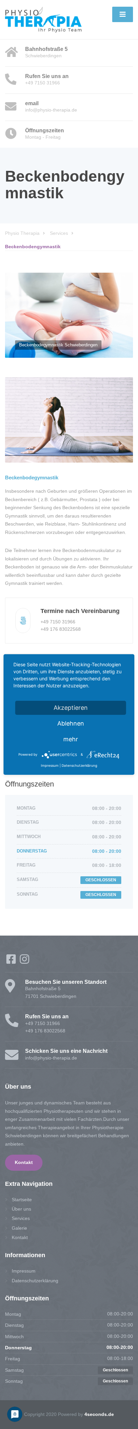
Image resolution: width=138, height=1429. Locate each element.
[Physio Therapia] (43, 19)
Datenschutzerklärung (35, 1280)
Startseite (22, 1199)
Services (21, 1218)
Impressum (24, 1271)
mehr (70, 739)
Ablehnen (70, 723)
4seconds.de (99, 1414)
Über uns (21, 1209)
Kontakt (24, 1162)
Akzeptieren (71, 707)
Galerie (19, 1228)
